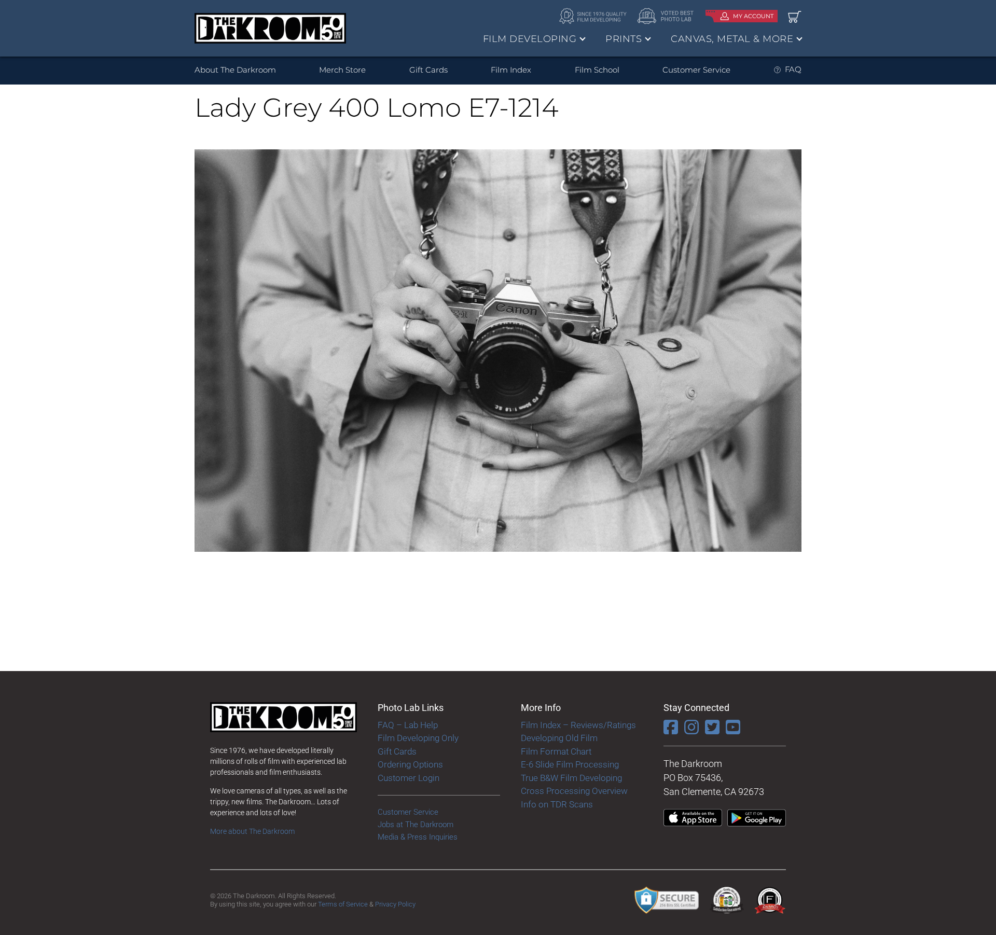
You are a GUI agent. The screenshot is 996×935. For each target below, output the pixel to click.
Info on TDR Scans (557, 804)
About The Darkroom (235, 70)
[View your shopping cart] (794, 16)
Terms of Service (343, 904)
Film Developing (530, 39)
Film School (597, 70)
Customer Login (408, 778)
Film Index (511, 70)
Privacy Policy (395, 904)
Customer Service (696, 70)
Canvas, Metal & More (732, 39)
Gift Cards (428, 70)
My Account (753, 16)
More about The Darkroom (252, 831)
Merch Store (342, 70)
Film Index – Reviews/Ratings (578, 725)
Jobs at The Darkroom (415, 824)
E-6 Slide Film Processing (570, 764)
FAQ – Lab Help (408, 725)
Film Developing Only (418, 738)
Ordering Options (410, 764)
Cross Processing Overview (574, 791)
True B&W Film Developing (571, 778)
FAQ (793, 69)
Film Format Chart (556, 751)
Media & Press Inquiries (418, 837)
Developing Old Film (559, 738)
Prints (623, 39)
